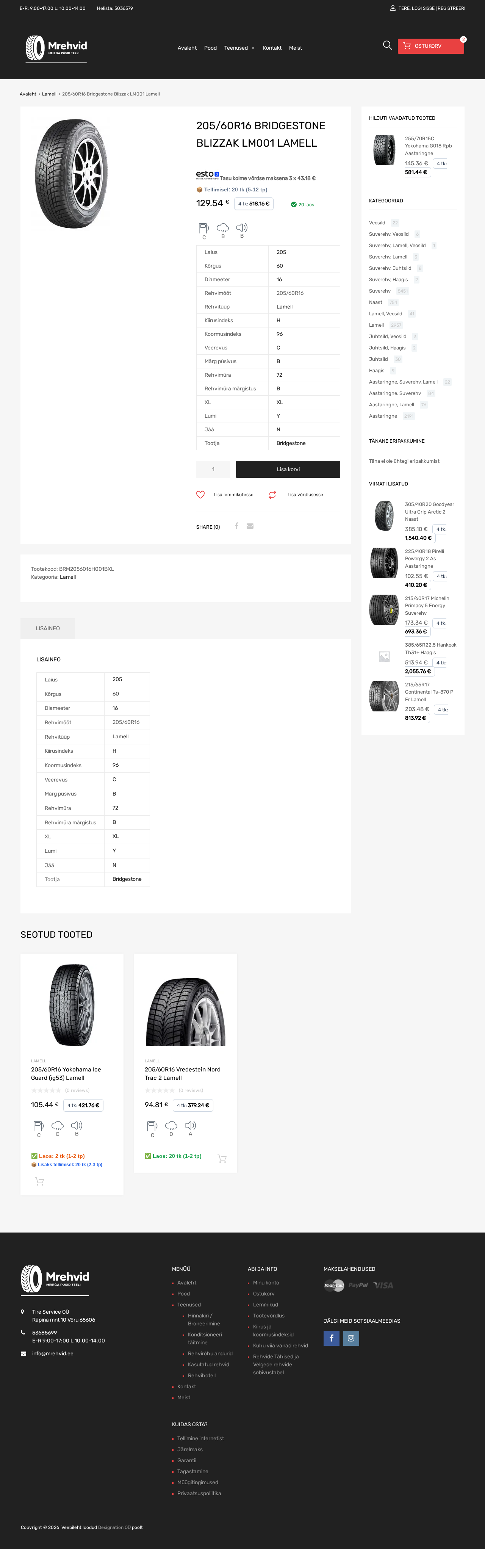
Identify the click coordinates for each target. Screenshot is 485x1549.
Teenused (236, 48)
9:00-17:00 (41, 8)
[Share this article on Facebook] (235, 526)
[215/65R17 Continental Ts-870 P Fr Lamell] (384, 710)
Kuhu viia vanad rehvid (280, 1345)
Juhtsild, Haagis (387, 348)
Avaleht (187, 48)
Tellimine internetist (200, 1438)
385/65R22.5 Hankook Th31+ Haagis (431, 648)
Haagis (377, 370)
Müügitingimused (197, 1482)
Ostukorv (264, 1294)
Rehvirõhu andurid (210, 1353)
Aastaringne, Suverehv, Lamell (403, 382)
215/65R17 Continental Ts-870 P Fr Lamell (429, 692)
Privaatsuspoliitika (199, 1493)
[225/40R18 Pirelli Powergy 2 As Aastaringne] (384, 576)
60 (280, 266)
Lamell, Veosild (385, 313)
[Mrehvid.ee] (55, 63)
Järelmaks (190, 1449)
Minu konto (266, 1283)
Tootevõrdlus (269, 1315)
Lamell (49, 94)
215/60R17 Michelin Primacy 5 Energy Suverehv (427, 605)
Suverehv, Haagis (388, 279)
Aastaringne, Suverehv (395, 393)
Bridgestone (291, 443)
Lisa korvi (288, 469)
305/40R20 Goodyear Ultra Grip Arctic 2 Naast (429, 511)
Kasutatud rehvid (208, 1364)
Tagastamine (192, 1471)
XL (280, 402)
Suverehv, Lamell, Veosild (397, 245)
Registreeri (451, 8)
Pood (210, 48)
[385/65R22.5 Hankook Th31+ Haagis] (384, 670)
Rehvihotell (202, 1375)
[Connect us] (332, 1338)
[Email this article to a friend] (249, 526)
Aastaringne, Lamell (391, 404)
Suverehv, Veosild (389, 234)
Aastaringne (383, 416)
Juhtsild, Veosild (388, 336)
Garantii (186, 1460)
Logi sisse (423, 8)
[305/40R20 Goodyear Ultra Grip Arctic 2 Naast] (384, 529)
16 (279, 279)
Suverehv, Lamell (388, 257)
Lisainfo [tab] (48, 628)
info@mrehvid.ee (53, 1353)
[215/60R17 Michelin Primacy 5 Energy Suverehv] (384, 623)
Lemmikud (265, 1305)
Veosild (377, 223)
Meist (295, 48)
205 (281, 252)
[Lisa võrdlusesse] (111, 966)
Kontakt (272, 48)
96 (280, 334)
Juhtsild (378, 359)
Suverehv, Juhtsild (390, 268)
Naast (375, 302)
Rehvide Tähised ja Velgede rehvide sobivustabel (276, 1364)
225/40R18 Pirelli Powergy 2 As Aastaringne (424, 558)
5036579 (123, 8)
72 (279, 375)
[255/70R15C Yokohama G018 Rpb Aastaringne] (384, 163)
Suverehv (380, 291)
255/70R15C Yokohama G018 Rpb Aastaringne (428, 146)
